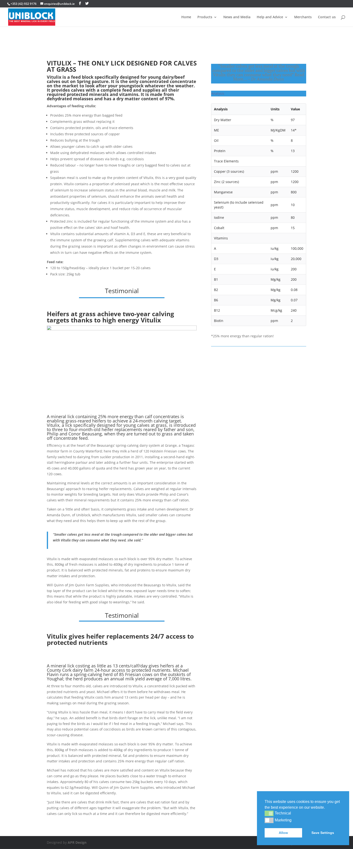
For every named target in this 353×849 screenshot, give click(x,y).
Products (204, 17)
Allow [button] (283, 833)
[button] (269, 813)
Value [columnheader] (295, 109)
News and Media (236, 17)
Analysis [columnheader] (221, 109)
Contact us (327, 17)
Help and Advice (270, 17)
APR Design (77, 842)
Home (186, 17)
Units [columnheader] (275, 109)
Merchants (303, 17)
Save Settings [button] (322, 833)
